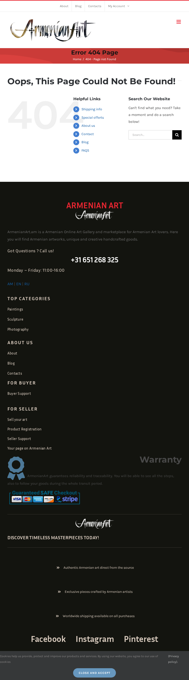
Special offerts (92, 117)
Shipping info (91, 109)
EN (18, 284)
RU (27, 284)
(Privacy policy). (173, 658)
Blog (85, 142)
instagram (95, 638)
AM (10, 284)
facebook (48, 638)
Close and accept (94, 673)
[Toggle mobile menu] (179, 21)
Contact (87, 134)
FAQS (85, 150)
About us (88, 126)
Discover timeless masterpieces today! (53, 537)
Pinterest (141, 638)
